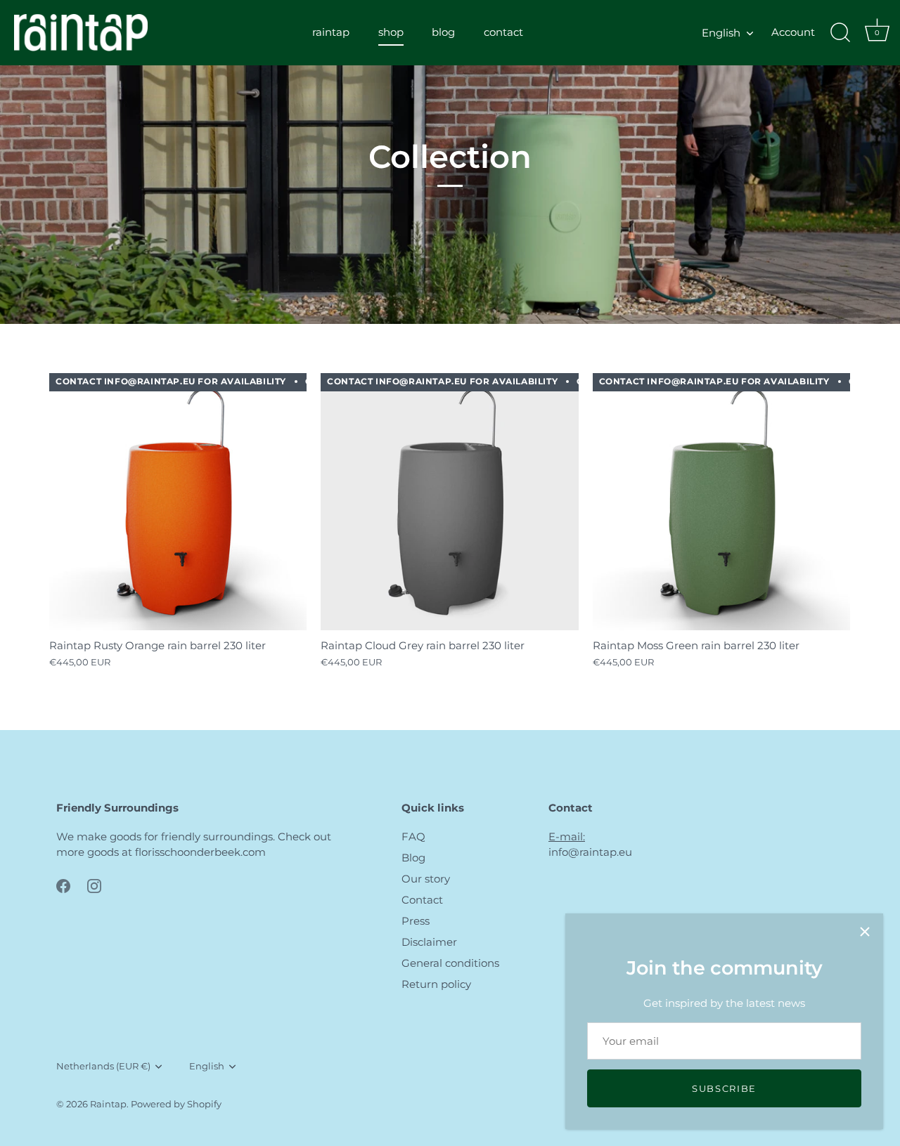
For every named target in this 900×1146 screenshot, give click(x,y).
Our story (425, 878)
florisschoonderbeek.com (200, 852)
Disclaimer (429, 942)
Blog (413, 857)
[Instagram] (94, 885)
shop (391, 32)
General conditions (450, 963)
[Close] (864, 931)
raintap (330, 32)
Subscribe (724, 1088)
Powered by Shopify (176, 1104)
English (721, 32)
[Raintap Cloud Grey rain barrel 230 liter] (449, 501)
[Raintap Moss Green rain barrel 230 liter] (721, 501)
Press (415, 920)
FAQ (413, 836)
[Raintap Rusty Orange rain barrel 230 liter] (178, 501)
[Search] (840, 33)
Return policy (436, 984)
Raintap (108, 1104)
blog (443, 32)
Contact (422, 899)
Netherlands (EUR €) (103, 1066)
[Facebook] (63, 885)
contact (503, 32)
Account (793, 32)
